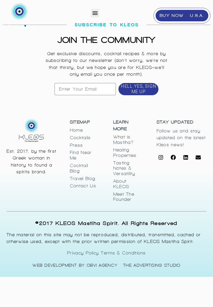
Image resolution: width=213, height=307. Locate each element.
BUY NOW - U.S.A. (182, 15)
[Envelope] (198, 157)
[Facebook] (173, 157)
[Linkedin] (186, 157)
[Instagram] (161, 157)
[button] (95, 13)
